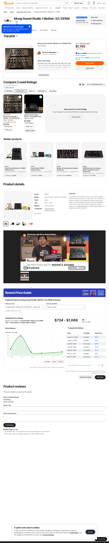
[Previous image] (7, 58)
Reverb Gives (93, 8)
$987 (96, 353)
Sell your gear (78, 3)
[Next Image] (29, 205)
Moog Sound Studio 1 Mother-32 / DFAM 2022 (54, 43)
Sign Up (99, 3)
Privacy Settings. (48, 535)
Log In (104, 3)
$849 (96, 347)
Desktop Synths (50, 210)
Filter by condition (51, 303)
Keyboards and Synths (42, 8)
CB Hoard (45, 52)
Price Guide (44, 30)
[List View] (83, 84)
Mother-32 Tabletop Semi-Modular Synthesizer (67, 169)
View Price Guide (85, 377)
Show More (37, 213)
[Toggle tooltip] (17, 36)
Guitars (18, 8)
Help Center (101, 8)
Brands (65, 8)
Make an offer (30, 130)
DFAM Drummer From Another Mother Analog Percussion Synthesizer (92, 169)
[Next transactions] (102, 365)
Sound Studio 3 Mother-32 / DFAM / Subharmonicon (15, 169)
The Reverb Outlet (9, 8)
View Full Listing (44, 75)
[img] (52, 52)
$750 (96, 357)
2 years (61, 361)
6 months (47, 361)
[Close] (29, 26)
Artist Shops (85, 8)
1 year (54, 361)
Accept (90, 532)
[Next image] (31, 58)
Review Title (7, 405)
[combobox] (23, 307)
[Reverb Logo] (9, 3)
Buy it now (90, 63)
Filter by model (9, 303)
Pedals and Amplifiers (27, 8)
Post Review (10, 425)
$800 (96, 340)
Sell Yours (100, 377)
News (70, 8)
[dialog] (54, 532)
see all (15, 429)
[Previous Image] (6, 205)
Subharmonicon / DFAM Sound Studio (90, 206)
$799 (96, 344)
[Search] (67, 3)
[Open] (42, 307)
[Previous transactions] (99, 365)
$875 (96, 337)
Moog (46, 194)
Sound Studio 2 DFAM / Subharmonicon (37, 169)
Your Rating (6, 399)
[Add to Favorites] (16, 22)
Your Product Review (9, 413)
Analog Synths (49, 208)
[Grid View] (80, 84)
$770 (96, 350)
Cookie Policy (74, 533)
